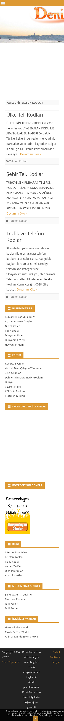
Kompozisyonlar (14, 363)
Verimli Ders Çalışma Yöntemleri (24, 368)
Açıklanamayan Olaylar (18, 321)
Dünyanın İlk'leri (14, 335)
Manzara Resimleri (16, 599)
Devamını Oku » (30, 154)
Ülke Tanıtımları (14, 571)
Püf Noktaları (12, 330)
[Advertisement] (32, 68)
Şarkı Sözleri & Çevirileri (19, 594)
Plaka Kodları (12, 561)
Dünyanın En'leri (15, 340)
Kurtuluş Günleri (15, 396)
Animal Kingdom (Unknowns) (22, 636)
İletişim (56, 662)
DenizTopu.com (11, 662)
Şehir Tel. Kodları (25, 174)
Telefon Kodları (18, 161)
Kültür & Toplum (15, 391)
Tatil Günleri (12, 608)
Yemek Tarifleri (13, 566)
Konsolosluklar (13, 575)
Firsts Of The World (16, 627)
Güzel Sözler (12, 326)
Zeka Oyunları (13, 373)
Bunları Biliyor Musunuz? (20, 317)
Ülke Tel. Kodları (24, 114)
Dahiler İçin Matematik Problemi (24, 377)
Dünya (9, 382)
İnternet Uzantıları (16, 552)
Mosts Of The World (17, 632)
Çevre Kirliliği (13, 386)
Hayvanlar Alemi (14, 344)
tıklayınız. (59, 715)
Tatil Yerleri (11, 603)
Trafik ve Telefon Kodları (25, 236)
